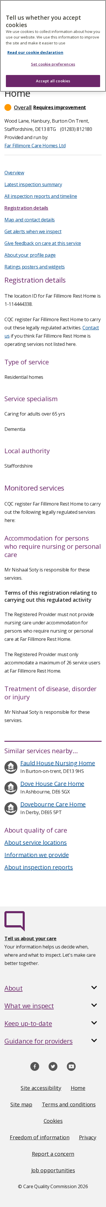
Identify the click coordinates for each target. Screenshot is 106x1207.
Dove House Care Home (52, 784)
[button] (53, 107)
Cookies (53, 1120)
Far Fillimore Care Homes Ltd (35, 145)
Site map (21, 1104)
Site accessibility (41, 1087)
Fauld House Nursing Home (57, 763)
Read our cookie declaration (35, 52)
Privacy (87, 1137)
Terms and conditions (69, 1104)
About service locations (35, 842)
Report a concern (53, 1153)
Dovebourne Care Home (53, 804)
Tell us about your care (30, 938)
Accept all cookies (53, 81)
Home (78, 1087)
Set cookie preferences (53, 64)
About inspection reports (38, 867)
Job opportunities (53, 1170)
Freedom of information (39, 1137)
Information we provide (36, 855)
